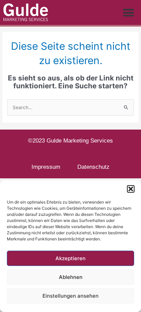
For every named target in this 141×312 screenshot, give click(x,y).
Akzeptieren (70, 258)
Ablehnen (70, 277)
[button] (130, 188)
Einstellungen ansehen (70, 296)
